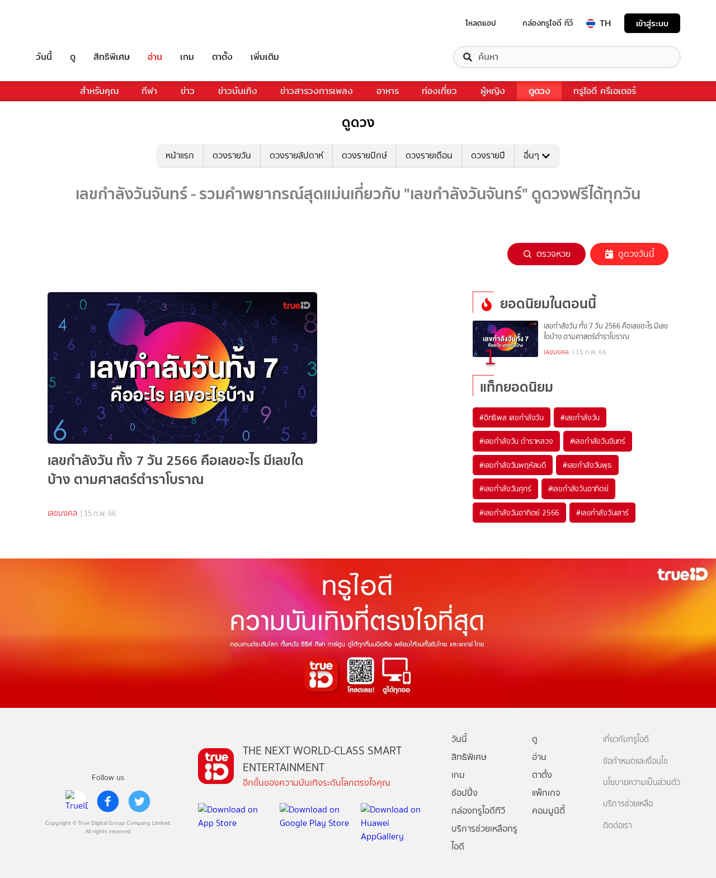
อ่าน (155, 57)
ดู (73, 57)
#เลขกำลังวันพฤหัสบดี (512, 465)
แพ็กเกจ (546, 792)
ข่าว (188, 91)
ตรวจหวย (553, 253)
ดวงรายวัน (232, 155)
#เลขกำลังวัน (580, 417)
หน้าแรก (180, 155)
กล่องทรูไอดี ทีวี (547, 23)
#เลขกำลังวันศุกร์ (505, 488)
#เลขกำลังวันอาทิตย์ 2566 (519, 512)
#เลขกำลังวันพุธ (587, 465)
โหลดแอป (480, 23)
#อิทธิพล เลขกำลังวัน (511, 417)
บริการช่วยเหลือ (628, 804)
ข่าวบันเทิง (237, 91)
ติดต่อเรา (617, 826)
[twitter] (139, 801)
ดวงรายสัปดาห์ (296, 155)
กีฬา (149, 91)
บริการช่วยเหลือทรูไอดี (484, 837)
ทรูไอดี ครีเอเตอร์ (604, 91)
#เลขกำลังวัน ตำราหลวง (516, 441)
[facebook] (108, 801)
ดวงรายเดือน (429, 155)
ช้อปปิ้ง (464, 792)
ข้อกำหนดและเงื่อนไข (635, 761)
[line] (76, 801)
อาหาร (387, 91)
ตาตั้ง (222, 57)
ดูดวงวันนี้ (636, 253)
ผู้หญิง (493, 91)
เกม (187, 57)
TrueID (69, 23)
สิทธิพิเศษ (111, 57)
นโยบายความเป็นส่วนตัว (641, 782)
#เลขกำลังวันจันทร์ (597, 441)
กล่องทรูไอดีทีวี (478, 810)
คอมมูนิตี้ (548, 810)
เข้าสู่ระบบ (652, 23)
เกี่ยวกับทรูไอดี (626, 739)
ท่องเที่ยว (439, 91)
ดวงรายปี (488, 155)
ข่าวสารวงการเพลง (316, 91)
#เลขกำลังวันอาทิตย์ (578, 488)
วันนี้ (44, 57)
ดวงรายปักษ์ (364, 155)
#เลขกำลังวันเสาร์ (602, 512)
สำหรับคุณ (99, 91)
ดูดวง (539, 91)
